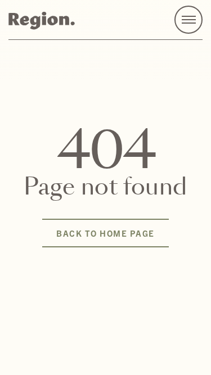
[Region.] (41, 20)
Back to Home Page (105, 233)
